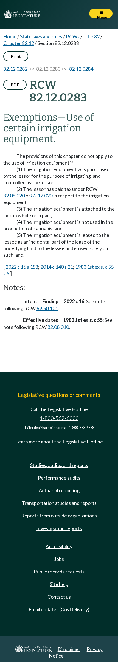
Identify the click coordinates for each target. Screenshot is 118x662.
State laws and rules (41, 36)
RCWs (73, 36)
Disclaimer (69, 649)
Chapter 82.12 (18, 43)
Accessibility (59, 546)
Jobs (59, 559)
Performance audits (59, 478)
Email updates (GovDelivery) (59, 609)
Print (16, 56)
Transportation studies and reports (59, 503)
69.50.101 (47, 308)
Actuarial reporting (59, 490)
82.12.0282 (15, 69)
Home (9, 36)
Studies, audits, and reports (59, 465)
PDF (15, 84)
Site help (59, 584)
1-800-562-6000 (59, 418)
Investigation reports (59, 528)
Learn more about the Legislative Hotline (59, 441)
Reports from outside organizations (59, 516)
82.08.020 (14, 196)
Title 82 (91, 36)
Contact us (59, 597)
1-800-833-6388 (81, 428)
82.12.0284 (81, 69)
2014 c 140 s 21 (56, 267)
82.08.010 (58, 327)
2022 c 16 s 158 (21, 267)
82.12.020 (41, 196)
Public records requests (59, 571)
